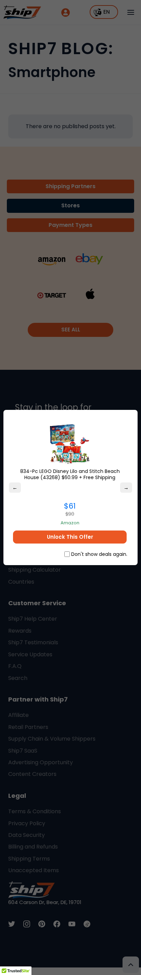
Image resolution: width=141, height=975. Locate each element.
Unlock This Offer (70, 536)
